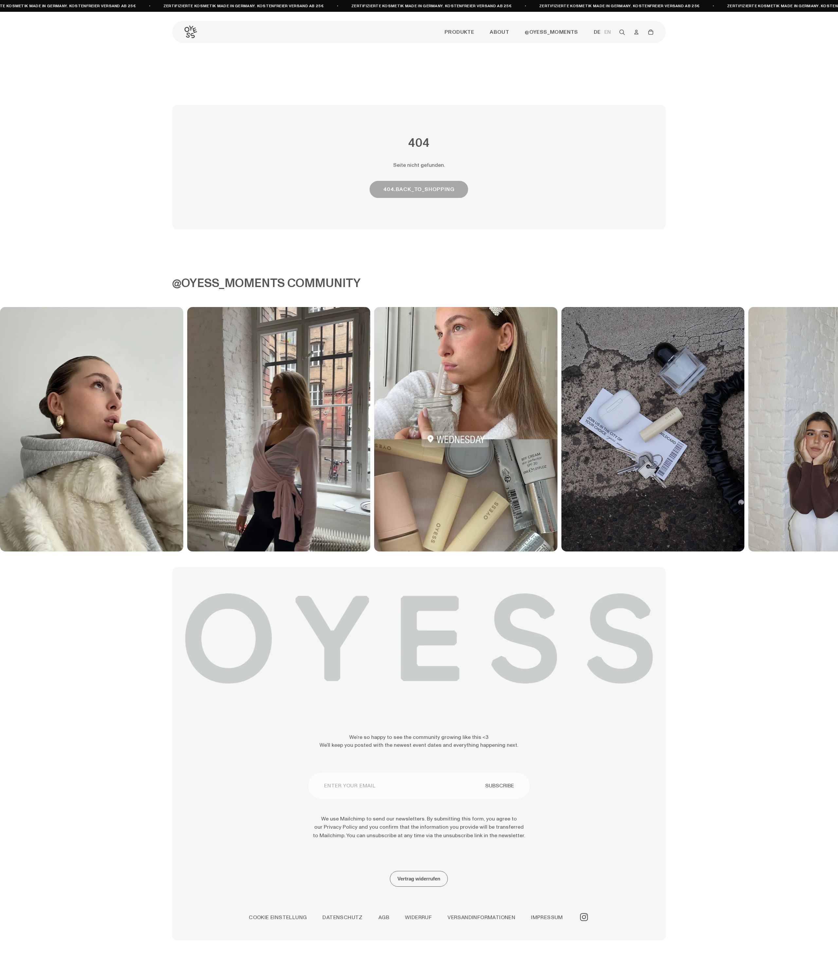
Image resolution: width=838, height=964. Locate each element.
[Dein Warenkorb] (650, 32)
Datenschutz (342, 917)
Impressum (547, 917)
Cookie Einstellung (278, 917)
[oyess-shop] (190, 32)
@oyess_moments (551, 32)
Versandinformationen (481, 917)
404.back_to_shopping (418, 189)
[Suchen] (622, 32)
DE (597, 32)
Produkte (459, 32)
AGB (383, 917)
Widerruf (418, 917)
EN (607, 32)
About (499, 32)
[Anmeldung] (636, 32)
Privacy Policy (341, 827)
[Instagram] (584, 917)
